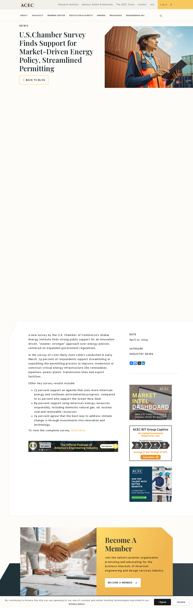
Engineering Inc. (135, 15)
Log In (164, 4)
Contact (142, 4)
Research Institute (68, 4)
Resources (116, 15)
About (24, 15)
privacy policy (77, 603)
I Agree (162, 602)
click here (78, 430)
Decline (181, 602)
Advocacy (37, 15)
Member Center (56, 15)
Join (152, 4)
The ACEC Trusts (125, 4)
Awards (101, 15)
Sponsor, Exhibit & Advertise (97, 4)
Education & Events (81, 15)
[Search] (160, 15)
